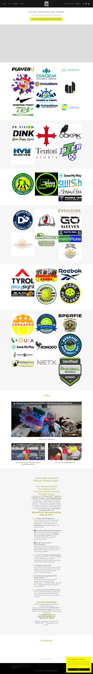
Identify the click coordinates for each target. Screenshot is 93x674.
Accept (79, 669)
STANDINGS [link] (16, 3)
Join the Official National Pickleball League (46, 19)
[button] (78, 4)
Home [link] (4, 3)
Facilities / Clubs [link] (69, 3)
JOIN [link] (9, 3)
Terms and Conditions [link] (51, 670)
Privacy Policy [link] (39, 670)
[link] (46, 3)
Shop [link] (22, 3)
